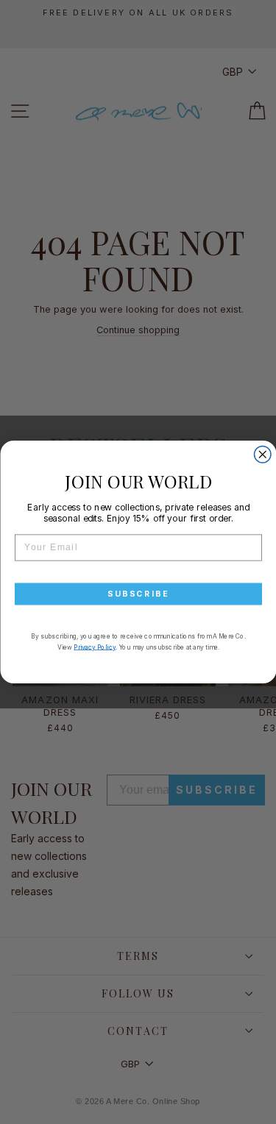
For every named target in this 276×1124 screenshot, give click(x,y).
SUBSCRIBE (138, 594)
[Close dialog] (262, 455)
